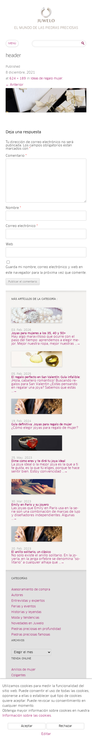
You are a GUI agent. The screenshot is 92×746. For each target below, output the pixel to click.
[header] (46, 100)
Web (9, 244)
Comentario (16, 155)
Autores (17, 595)
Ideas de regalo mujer (46, 78)
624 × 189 (17, 78)
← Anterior (14, 84)
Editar (46, 734)
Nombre (13, 208)
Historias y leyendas (26, 612)
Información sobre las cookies (26, 715)
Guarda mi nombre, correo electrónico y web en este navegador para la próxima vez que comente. (46, 270)
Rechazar (65, 726)
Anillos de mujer (23, 669)
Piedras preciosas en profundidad (36, 629)
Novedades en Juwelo (27, 623)
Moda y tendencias (25, 617)
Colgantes (18, 675)
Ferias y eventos (23, 606)
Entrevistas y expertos (28, 600)
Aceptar (27, 726)
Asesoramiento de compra (30, 589)
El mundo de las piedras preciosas (46, 15)
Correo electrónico (22, 226)
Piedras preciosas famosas (30, 634)
